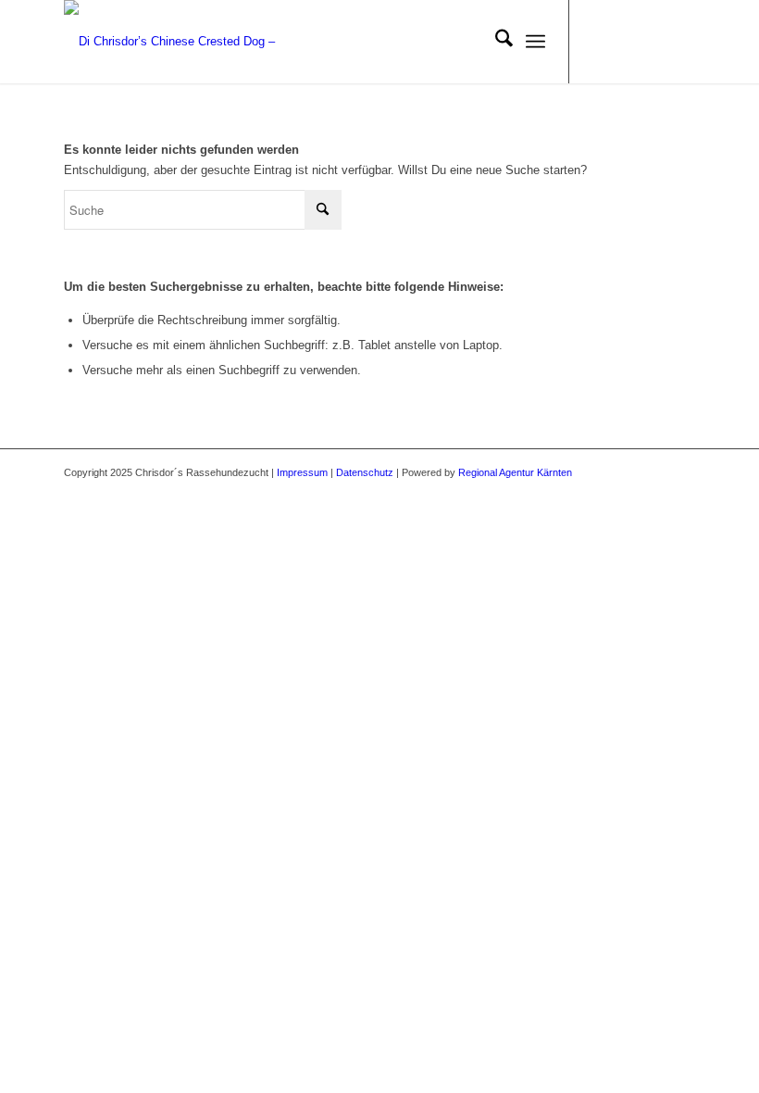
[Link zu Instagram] (626, 42)
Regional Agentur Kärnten (515, 472)
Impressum (302, 472)
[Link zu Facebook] (598, 42)
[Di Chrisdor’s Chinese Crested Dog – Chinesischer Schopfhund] (189, 41)
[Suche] (495, 41)
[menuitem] (495, 41)
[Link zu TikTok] (653, 42)
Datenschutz (364, 472)
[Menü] (535, 42)
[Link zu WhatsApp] (681, 42)
